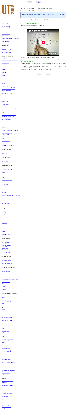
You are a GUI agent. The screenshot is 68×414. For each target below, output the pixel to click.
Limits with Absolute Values (6, 90)
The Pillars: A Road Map (6, 26)
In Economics (4, 212)
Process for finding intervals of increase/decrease (10, 280)
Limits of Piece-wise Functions (7, 93)
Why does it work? (5, 184)
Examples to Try (4, 382)
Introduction (4, 192)
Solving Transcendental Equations (7, 320)
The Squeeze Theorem (5, 94)
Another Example (5, 311)
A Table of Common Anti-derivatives (8, 371)
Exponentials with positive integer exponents (9, 47)
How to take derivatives (6, 240)
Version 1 (3, 181)
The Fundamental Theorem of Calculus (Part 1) (9, 362)
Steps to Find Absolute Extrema (7, 263)
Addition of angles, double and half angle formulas (10, 38)
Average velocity (4, 127)
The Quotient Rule (5, 161)
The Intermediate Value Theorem (7, 107)
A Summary (4, 196)
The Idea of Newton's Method (7, 317)
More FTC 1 (4, 363)
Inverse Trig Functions (5, 63)
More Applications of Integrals (7, 352)
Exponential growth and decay (7, 52)
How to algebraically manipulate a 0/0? (8, 87)
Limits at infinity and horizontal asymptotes (9, 115)
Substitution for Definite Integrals (7, 385)
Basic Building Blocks (5, 242)
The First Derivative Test (6, 282)
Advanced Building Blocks (6, 243)
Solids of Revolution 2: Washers (7, 408)
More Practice (4, 410)
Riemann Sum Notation (6, 340)
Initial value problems (5, 331)
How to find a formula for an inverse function (9, 60)
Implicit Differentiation (5, 249)
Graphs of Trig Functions (6, 41)
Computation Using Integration (7, 393)
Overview (3, 69)
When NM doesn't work (6, 321)
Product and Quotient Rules (6, 245)
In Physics (3, 211)
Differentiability (4, 144)
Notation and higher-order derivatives (8, 145)
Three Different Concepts (6, 359)
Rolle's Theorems (4, 269)
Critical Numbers (4, 261)
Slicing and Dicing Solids (6, 405)
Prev (29, 2)
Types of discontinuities (6, 105)
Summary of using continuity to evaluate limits (9, 108)
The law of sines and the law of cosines (8, 39)
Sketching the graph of (6, 142)
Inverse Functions (5, 58)
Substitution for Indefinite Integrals (7, 381)
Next (38, 2)
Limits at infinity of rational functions (8, 116)
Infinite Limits (4, 75)
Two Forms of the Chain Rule (7, 180)
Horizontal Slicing (5, 397)
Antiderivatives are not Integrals (7, 332)
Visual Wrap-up (4, 289)
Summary (3, 76)
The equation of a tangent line (7, 133)
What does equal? (5, 295)
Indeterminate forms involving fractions (8, 89)
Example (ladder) (4, 223)
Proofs (3, 303)
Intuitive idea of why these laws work (8, 84)
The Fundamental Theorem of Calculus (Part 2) (9, 360)
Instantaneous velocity (5, 128)
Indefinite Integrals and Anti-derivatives (8, 370)
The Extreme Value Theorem (6, 260)
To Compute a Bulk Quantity (6, 394)
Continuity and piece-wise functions (8, 102)
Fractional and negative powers (7, 49)
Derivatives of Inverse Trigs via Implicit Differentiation (11, 195)
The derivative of (5, 153)
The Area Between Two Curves (7, 396)
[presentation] (8, 50)
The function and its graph (8, 50)
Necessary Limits (4, 167)
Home (3, 19)
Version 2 (3, 183)
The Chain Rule (4, 246)
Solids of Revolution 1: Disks (6, 407)
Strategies (3, 309)
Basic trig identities (5, 35)
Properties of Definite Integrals (7, 350)
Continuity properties (5, 104)
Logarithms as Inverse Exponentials (8, 61)
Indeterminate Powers (5, 300)
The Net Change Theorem (6, 373)
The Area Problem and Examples (7, 339)
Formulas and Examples (6, 203)
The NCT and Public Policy (6, 374)
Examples (3, 193)
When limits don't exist (5, 73)
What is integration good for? (6, 351)
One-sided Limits (4, 72)
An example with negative (7, 234)
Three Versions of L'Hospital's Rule (7, 301)
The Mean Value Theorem (6, 271)
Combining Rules (5, 248)
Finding (3, 272)
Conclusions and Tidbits (6, 252)
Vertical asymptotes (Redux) (6, 119)
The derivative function (6, 141)
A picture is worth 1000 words (7, 27)
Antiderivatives (4, 328)
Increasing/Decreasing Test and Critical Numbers (10, 279)
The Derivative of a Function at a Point (8, 134)
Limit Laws (3, 83)
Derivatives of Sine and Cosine (7, 169)
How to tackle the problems (6, 222)
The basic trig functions (6, 34)
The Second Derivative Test (6, 287)
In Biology (3, 214)
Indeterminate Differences (6, 298)
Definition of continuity (6, 101)
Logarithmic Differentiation (6, 204)
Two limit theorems (5, 86)
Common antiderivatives (6, 329)
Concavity (3, 283)
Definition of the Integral (6, 348)
